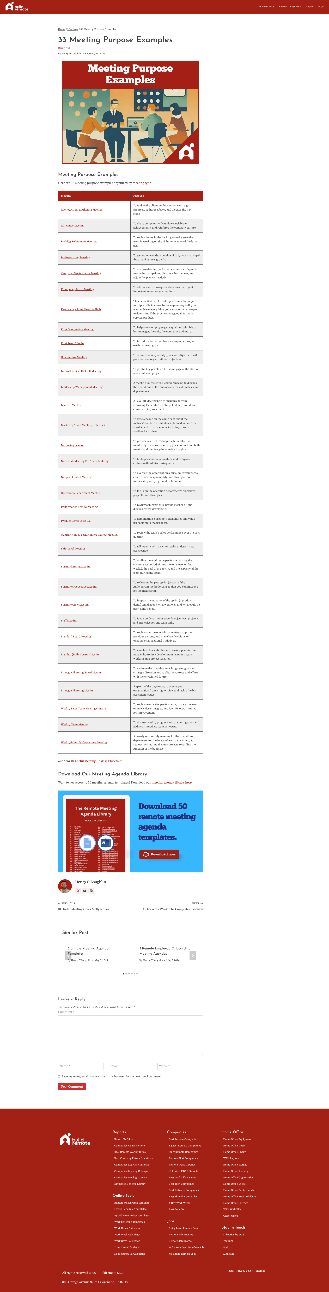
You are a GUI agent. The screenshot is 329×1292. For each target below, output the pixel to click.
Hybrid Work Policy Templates (132, 1215)
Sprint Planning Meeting (76, 566)
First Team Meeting (73, 343)
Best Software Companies (184, 1190)
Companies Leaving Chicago (131, 1171)
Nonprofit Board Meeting (76, 477)
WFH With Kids (232, 1209)
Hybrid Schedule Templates (130, 1209)
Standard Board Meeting (76, 636)
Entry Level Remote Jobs (183, 1228)
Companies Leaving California (131, 1164)
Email (114, 1066)
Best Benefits (176, 1209)
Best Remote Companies (183, 1139)
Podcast (228, 1247)
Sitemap (260, 1270)
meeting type (142, 183)
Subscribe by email (234, 1234)
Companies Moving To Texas (131, 1177)
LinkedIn (228, 1253)
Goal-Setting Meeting (74, 357)
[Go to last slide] (68, 955)
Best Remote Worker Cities (130, 1152)
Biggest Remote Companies (185, 1145)
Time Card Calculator (126, 1247)
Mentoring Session (72, 445)
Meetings (64, 48)
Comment (66, 1012)
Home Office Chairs (234, 1152)
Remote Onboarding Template (131, 1202)
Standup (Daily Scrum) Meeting (80, 654)
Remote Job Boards (180, 1241)
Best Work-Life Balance (182, 1177)
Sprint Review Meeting (75, 604)
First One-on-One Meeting (77, 329)
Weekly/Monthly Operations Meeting (84, 742)
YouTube (228, 1241)
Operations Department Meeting (81, 493)
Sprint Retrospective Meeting (79, 586)
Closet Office (230, 1215)
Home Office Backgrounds (238, 1190)
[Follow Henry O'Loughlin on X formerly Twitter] (78, 891)
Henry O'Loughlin (72, 53)
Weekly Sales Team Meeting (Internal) (84, 708)
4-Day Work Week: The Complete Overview (173, 906)
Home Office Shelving (235, 1171)
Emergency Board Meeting (77, 289)
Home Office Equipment (237, 1139)
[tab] (123, 973)
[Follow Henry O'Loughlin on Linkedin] (91, 891)
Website (164, 1066)
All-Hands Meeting (72, 225)
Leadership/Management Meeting (81, 387)
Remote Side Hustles (181, 1234)
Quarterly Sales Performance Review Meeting (89, 534)
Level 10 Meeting (71, 405)
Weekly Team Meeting (74, 724)
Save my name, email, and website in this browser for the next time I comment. (111, 1076)
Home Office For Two (235, 1203)
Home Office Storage (235, 1164)
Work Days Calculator (127, 1241)
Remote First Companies (183, 1158)
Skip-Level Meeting (73, 548)
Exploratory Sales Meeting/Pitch (81, 309)
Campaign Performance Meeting (81, 273)
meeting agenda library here (172, 782)
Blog (321, 6)
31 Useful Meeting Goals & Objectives (97, 761)
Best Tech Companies (181, 1183)
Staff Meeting (69, 620)
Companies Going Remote (129, 1145)
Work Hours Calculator (127, 1228)
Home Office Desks (234, 1145)
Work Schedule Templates (129, 1222)
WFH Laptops (231, 1158)
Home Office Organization (238, 1177)
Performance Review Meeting (79, 507)
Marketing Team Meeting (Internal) (83, 425)
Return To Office (123, 1139)
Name (65, 1066)
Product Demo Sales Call (76, 520)
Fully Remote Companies (183, 1152)
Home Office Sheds (234, 1183)
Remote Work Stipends (182, 1164)
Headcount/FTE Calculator (129, 1253)
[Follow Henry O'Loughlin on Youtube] (85, 891)
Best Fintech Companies (183, 1196)
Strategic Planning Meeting (77, 690)
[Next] (193, 955)
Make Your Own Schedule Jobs (187, 1247)
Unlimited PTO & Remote (183, 1171)
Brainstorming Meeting (75, 257)
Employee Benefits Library (129, 1183)
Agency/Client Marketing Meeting (81, 209)
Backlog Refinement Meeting (78, 241)
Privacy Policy (244, 1270)
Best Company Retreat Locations (133, 1158)
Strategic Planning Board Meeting (81, 672)
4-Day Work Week (179, 1203)
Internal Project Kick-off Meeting (81, 371)
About (230, 1270)
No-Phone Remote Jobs (182, 1253)
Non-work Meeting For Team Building (84, 461)
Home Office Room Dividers (239, 1196)
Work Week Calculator (127, 1234)
